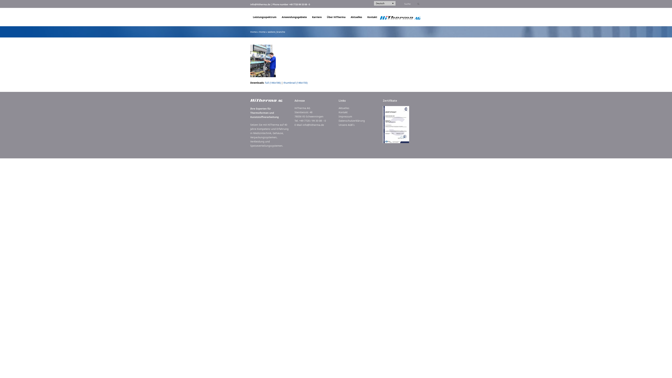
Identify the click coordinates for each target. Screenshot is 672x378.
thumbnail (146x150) (295, 82)
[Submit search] (418, 4)
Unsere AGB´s (347, 125)
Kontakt (343, 112)
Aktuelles (344, 108)
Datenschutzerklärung (352, 120)
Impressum (345, 116)
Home (253, 31)
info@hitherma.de (260, 4)
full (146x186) (273, 82)
